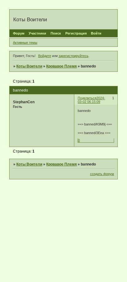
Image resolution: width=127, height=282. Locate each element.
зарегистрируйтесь (73, 56)
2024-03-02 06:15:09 (91, 100)
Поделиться (87, 98)
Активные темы (25, 42)
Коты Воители (29, 66)
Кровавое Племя (61, 66)
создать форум (102, 174)
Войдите (44, 56)
